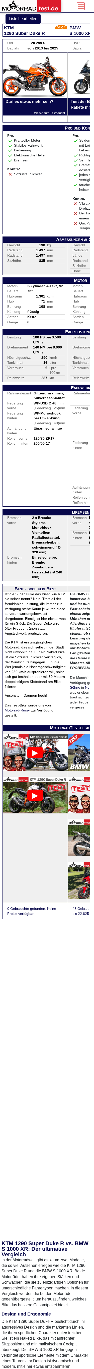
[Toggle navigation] (81, 6)
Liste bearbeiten (23, 19)
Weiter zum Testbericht (49, 113)
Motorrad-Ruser (17, 710)
